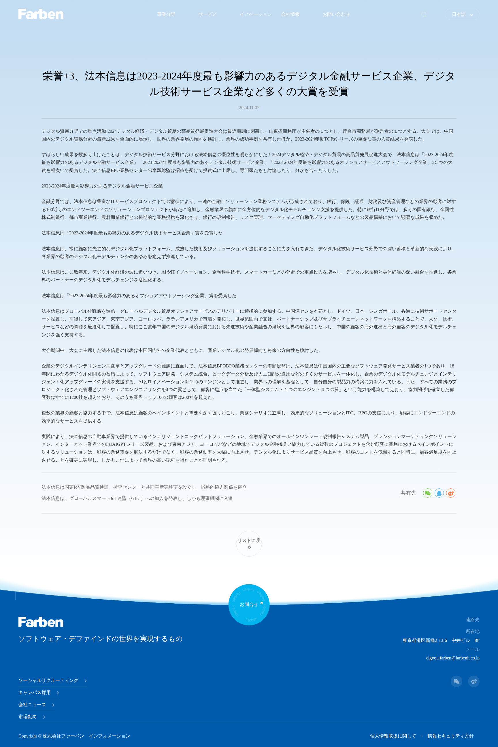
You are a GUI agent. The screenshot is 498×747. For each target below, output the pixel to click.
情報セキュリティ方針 (451, 735)
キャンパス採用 (34, 692)
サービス (208, 14)
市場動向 (27, 716)
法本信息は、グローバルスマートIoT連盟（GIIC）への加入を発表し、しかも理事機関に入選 (137, 498)
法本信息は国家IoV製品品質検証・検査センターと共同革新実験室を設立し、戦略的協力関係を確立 (144, 487)
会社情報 (290, 14)
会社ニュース (32, 704)
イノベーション (256, 14)
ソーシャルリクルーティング (48, 680)
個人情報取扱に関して (393, 735)
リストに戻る (249, 543)
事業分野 (166, 14)
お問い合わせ (336, 14)
